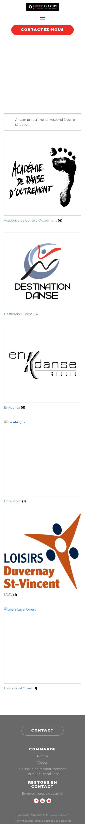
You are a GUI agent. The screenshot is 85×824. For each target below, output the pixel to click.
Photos (42, 756)
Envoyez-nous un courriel (42, 793)
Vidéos (42, 762)
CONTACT (42, 730)
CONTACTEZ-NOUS (42, 30)
